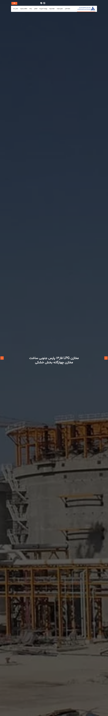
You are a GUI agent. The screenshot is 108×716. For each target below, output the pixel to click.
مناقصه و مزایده (23, 8)
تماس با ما (15, 8)
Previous (2, 358)
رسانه (30, 8)
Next (106, 358)
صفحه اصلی (67, 8)
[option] (54, 358)
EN (14, 3)
